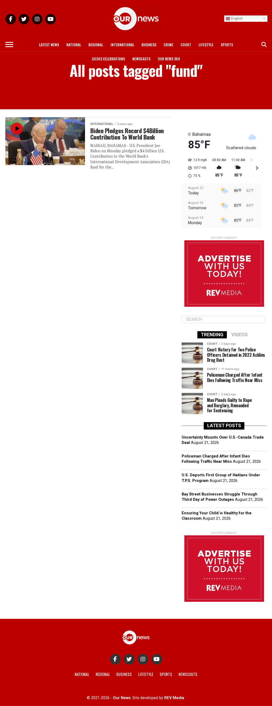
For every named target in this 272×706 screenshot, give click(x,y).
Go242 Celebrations (108, 58)
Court (186, 44)
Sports (227, 44)
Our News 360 (169, 58)
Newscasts (141, 58)
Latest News (49, 44)
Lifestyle (206, 44)
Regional (95, 44)
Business (149, 44)
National (73, 44)
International (122, 44)
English (236, 18)
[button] (196, 168)
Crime (168, 44)
